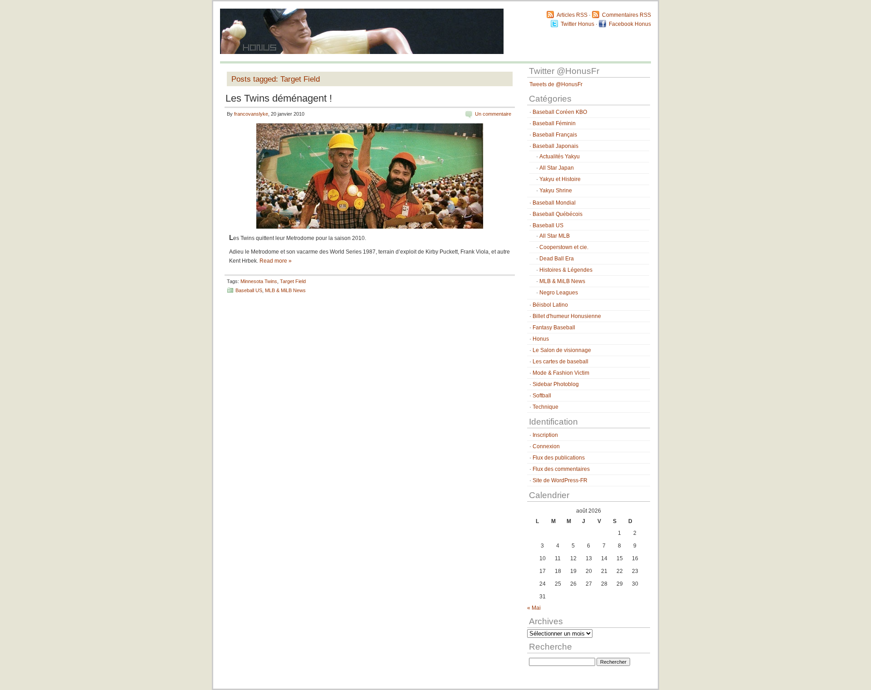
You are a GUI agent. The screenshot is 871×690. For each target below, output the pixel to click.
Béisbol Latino (550, 305)
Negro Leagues (558, 292)
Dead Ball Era (556, 258)
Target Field (293, 281)
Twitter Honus (577, 24)
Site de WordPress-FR (560, 480)
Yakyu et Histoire (560, 179)
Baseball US (248, 290)
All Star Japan (556, 168)
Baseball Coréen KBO (560, 112)
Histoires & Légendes (565, 270)
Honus (541, 339)
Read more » (275, 261)
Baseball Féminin (554, 123)
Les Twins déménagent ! (278, 98)
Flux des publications (559, 458)
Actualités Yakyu (559, 156)
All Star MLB (554, 236)
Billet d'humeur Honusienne (567, 316)
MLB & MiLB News (285, 290)
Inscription (545, 435)
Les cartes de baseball (560, 361)
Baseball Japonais (555, 146)
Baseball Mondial (554, 203)
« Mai (534, 608)
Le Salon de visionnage (562, 350)
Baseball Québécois (557, 214)
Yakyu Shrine (555, 190)
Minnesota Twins (258, 281)
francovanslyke (251, 114)
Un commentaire (493, 114)
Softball (542, 395)
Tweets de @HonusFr (555, 84)
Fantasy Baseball (554, 327)
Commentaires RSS (626, 15)
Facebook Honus (630, 24)
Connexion (546, 446)
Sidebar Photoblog (556, 384)
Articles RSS (572, 15)
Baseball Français (555, 135)
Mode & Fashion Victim (561, 373)
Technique (545, 407)
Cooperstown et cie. (563, 247)
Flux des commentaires (561, 469)
